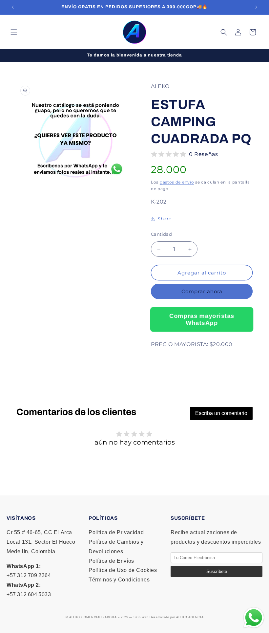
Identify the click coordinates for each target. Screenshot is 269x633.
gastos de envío (177, 182)
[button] (14, 32)
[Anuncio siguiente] (256, 7)
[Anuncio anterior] (13, 7)
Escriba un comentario (221, 413)
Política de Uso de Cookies (123, 570)
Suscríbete (216, 571)
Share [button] (164, 219)
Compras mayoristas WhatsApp (202, 319)
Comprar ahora (201, 291)
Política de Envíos (111, 561)
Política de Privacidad (116, 532)
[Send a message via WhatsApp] (254, 618)
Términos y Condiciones (119, 579)
